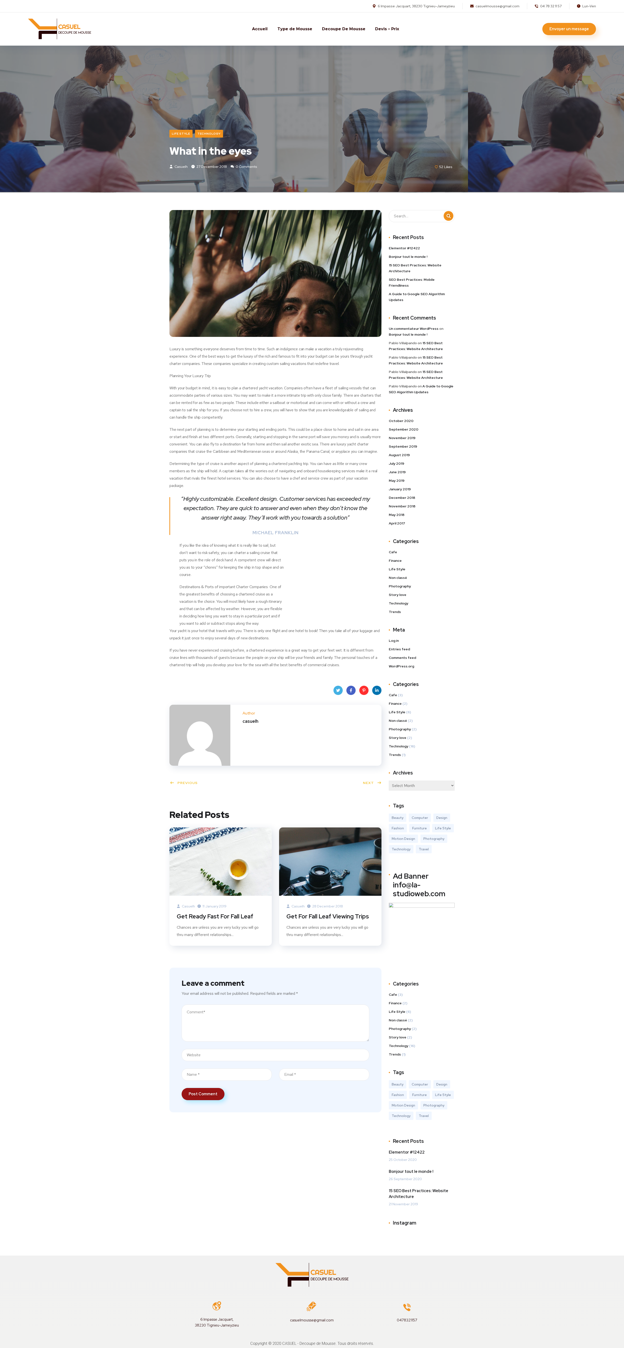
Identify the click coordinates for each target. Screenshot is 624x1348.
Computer (420, 817)
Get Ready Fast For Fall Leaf (215, 916)
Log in (394, 640)
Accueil (260, 29)
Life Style (181, 134)
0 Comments (246, 166)
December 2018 (402, 497)
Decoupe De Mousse (343, 29)
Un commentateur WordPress (414, 328)
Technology (209, 134)
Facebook (351, 690)
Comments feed (402, 657)
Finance (395, 560)
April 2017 (397, 523)
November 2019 (402, 438)
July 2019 (396, 463)
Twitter (338, 690)
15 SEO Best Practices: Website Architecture (415, 268)
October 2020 (401, 421)
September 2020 (403, 429)
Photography (400, 586)
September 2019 (403, 446)
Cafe (393, 552)
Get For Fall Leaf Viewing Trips (327, 916)
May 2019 (396, 480)
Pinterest (364, 690)
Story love (397, 595)
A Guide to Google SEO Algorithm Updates (417, 297)
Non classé (398, 577)
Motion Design (403, 838)
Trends (395, 612)
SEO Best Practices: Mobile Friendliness (412, 282)
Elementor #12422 (404, 248)
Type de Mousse (294, 29)
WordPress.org (401, 666)
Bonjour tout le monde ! (408, 256)
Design (441, 817)
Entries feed (399, 649)
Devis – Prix (387, 29)
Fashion (398, 828)
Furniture (419, 828)
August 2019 (399, 455)
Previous (187, 783)
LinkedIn (376, 690)
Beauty (397, 817)
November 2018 (402, 506)
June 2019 (397, 472)
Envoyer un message (569, 28)
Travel (424, 849)
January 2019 (400, 489)
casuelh (181, 166)
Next (368, 783)
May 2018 (396, 515)
